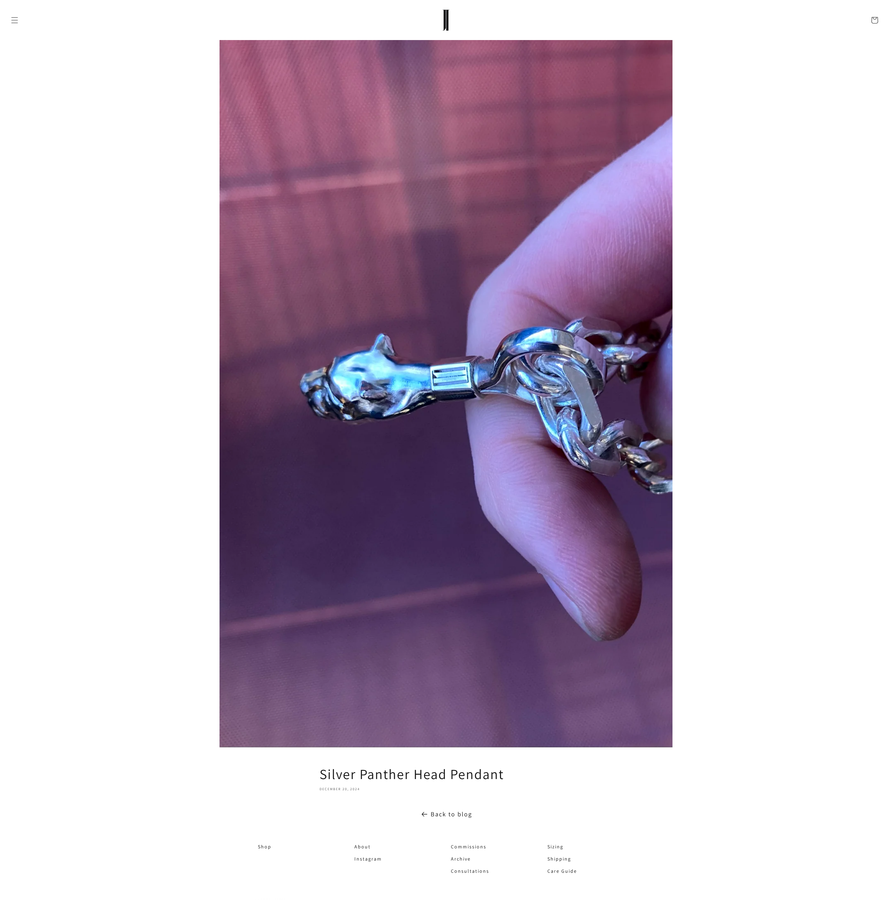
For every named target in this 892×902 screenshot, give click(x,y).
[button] (14, 20)
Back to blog (451, 814)
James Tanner (272, 898)
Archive (454, 859)
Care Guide (550, 871)
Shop (261, 846)
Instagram (357, 859)
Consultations (454, 871)
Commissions (454, 846)
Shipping (550, 859)
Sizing (550, 846)
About (357, 846)
